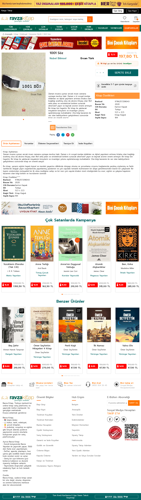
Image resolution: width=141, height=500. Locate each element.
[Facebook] (110, 419)
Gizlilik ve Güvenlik (45, 445)
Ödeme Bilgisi (43, 450)
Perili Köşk (70, 345)
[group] (23, 84)
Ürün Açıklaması (11, 143)
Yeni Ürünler (77, 414)
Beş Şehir (14, 345)
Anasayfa (8, 34)
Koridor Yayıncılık (70, 275)
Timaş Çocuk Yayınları (42, 274)
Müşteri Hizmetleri (80, 425)
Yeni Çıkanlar (27, 28)
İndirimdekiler (78, 419)
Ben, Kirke (127, 264)
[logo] (17, 19)
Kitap (16, 34)
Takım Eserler (59, 28)
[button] (23, 119)
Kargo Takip (6, 10)
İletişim (75, 404)
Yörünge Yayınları (42, 357)
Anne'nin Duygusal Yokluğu (70, 266)
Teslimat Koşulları (44, 414)
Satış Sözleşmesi (44, 435)
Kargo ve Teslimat (45, 460)
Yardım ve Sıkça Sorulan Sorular (86, 455)
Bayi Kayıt (41, 409)
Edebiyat (23, 34)
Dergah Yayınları (14, 354)
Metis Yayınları (13, 275)
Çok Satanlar (43, 28)
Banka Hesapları (44, 425)
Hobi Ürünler (89, 28)
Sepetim (76, 430)
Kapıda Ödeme (44, 455)
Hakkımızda (77, 440)
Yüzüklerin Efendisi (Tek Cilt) (13, 266)
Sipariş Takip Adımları (81, 445)
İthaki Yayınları (127, 273)
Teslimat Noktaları (45, 419)
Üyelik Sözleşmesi (45, 430)
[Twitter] (117, 419)
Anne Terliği (42, 264)
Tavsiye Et (68, 143)
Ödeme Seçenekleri (48, 143)
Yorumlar (28, 143)
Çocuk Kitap (74, 28)
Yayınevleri (116, 28)
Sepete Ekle (123, 72)
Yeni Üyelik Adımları (81, 450)
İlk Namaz (99, 345)
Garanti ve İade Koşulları (48, 440)
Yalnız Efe (127, 345)
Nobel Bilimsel (58, 58)
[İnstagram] (123, 419)
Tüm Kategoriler (10, 28)
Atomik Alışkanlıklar (99, 266)
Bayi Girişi (41, 404)
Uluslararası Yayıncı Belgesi (49, 465)
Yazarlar (103, 28)
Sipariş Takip (77, 435)
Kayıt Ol (134, 402)
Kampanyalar (131, 28)
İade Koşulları (85, 143)
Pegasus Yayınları (99, 275)
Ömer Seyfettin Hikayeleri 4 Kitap (42, 347)
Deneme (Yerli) (35, 34)
